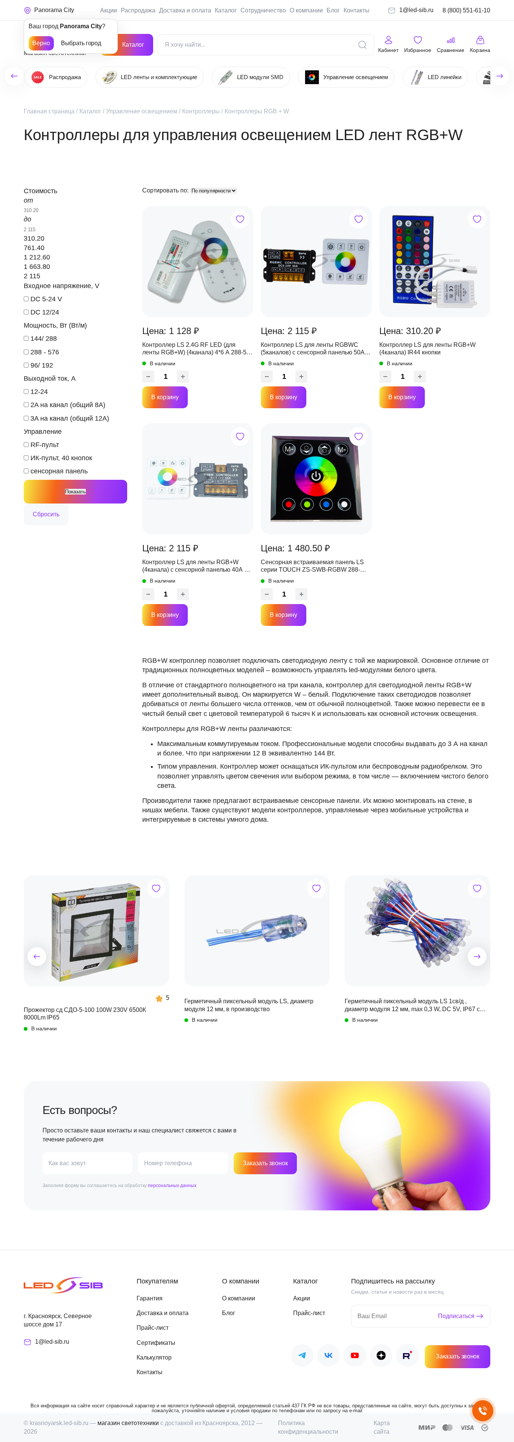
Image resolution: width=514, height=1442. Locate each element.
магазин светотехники (128, 1423)
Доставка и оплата (185, 10)
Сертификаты (156, 1343)
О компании (306, 10)
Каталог (226, 10)
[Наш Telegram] (302, 1356)
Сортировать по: (166, 190)
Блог (333, 10)
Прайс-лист (153, 1328)
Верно (41, 43)
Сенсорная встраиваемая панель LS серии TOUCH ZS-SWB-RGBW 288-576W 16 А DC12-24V (312, 566)
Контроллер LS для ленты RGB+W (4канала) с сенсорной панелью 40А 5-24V (195, 566)
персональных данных (172, 1185)
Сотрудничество (263, 10)
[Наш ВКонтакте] (328, 1356)
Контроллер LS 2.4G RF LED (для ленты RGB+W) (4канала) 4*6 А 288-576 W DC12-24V (197, 349)
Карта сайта (382, 1427)
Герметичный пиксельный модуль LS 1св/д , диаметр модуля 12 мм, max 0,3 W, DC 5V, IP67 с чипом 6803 (412, 1005)
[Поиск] (362, 44)
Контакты (357, 10)
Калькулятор (154, 1357)
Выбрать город (81, 43)
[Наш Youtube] (355, 1356)
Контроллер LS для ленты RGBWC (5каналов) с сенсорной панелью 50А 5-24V (316, 349)
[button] (36, 956)
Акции (108, 10)
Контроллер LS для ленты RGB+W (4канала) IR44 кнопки (427, 349)
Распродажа (138, 10)
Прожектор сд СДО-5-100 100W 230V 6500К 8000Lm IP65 (85, 1014)
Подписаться (456, 1316)
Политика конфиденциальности (308, 1427)
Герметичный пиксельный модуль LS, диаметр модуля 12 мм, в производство (248, 1005)
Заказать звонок (265, 1163)
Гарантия (150, 1298)
